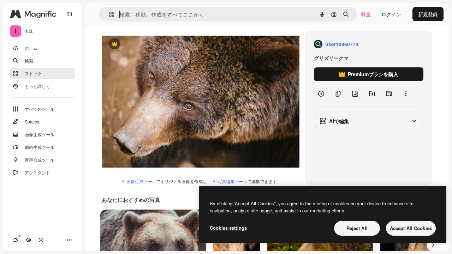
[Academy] (28, 240)
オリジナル (150, 44)
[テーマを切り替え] (41, 240)
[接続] (15, 240)
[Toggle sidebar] (69, 14)
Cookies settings (228, 227)
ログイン (391, 14)
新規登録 (428, 14)
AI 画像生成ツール (138, 181)
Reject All (357, 228)
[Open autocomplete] (109, 14)
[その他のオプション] (406, 94)
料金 (366, 14)
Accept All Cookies (411, 228)
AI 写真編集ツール (230, 181)
